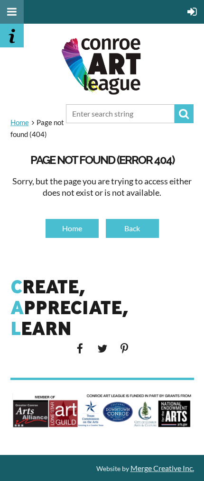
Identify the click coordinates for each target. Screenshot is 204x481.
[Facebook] (79, 348)
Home (19, 122)
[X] (102, 348)
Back (132, 228)
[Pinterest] (124, 348)
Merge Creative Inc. (162, 467)
